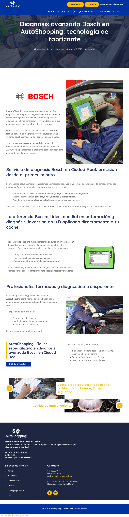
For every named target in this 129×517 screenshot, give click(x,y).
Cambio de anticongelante (52, 405)
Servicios (53, 11)
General (91, 49)
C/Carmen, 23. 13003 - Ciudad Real (62, 481)
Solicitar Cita (75, 4)
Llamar (4, 515)
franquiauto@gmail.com (62, 476)
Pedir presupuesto (18, 515)
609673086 (56, 473)
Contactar (91, 4)
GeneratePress (80, 508)
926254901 (55, 471)
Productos (68, 11)
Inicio (10, 495)
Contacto (119, 11)
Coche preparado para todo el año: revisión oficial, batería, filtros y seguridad (83, 388)
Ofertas (11, 485)
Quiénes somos (87, 11)
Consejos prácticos (16, 490)
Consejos (104, 11)
